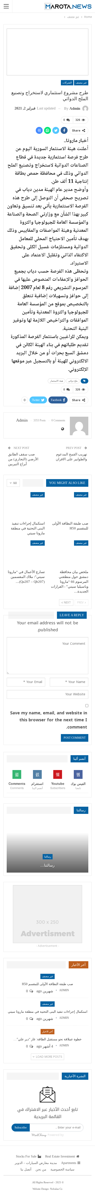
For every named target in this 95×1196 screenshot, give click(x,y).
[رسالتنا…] (47, 846)
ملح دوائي (72, 381)
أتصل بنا (26, 1169)
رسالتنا (47, 856)
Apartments (68, 1163)
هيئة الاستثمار (56, 381)
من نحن (41, 1169)
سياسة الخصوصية (62, 1169)
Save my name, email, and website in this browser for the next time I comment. (48, 720)
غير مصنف (81, 82)
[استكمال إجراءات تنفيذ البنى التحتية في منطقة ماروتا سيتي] (26, 505)
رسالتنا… (47, 865)
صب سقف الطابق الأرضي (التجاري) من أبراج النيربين (23, 459)
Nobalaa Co (56, 1188)
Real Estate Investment (60, 1156)
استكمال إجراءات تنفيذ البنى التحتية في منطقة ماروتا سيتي (47, 1011)
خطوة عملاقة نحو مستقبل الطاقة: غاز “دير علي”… (47, 1039)
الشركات (67, 82)
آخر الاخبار (47, 1031)
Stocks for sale (26, 1156)
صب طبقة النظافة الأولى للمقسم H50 (47, 984)
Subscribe (21, 1127)
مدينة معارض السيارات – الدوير (36, 1163)
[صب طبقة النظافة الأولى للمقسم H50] (69, 505)
